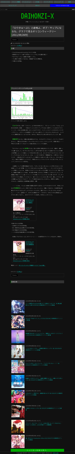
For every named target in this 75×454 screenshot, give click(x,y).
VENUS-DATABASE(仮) (62, 5)
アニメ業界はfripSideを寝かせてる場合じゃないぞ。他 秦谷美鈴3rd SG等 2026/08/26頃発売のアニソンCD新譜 (44, 304)
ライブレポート (48, 2)
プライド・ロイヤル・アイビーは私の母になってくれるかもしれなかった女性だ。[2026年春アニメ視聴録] (43, 424)
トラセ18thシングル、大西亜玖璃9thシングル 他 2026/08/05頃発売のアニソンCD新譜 (44, 349)
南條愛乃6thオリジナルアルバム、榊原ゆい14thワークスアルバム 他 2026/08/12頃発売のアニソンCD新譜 (44, 334)
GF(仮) (38, 2)
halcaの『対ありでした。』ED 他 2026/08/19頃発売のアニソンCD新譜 (44, 319)
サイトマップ (12, 5)
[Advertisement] (37, 74)
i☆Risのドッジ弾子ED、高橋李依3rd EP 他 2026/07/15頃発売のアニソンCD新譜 (44, 394)
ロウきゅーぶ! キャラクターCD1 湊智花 (30, 201)
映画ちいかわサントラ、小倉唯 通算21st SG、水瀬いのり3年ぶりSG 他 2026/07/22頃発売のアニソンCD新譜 (44, 379)
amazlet (28, 208)
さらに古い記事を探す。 (37, 450)
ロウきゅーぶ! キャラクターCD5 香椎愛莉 (30, 243)
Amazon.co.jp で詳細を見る (21, 219)
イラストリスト (5, 2)
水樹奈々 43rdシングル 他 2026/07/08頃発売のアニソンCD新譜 (44, 409)
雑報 (69, 2)
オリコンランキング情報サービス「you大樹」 (32, 265)
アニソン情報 (16, 2)
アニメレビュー (26, 2)
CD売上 (19, 45)
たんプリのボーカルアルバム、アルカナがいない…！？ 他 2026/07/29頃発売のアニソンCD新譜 (42, 364)
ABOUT (37, 5)
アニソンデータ (58, 2)
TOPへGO (56, 453)
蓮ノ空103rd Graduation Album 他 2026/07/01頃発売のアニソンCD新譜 (44, 439)
